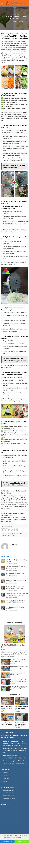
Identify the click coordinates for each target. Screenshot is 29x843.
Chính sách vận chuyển (9, 798)
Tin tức (5, 775)
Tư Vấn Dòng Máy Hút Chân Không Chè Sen (16, 581)
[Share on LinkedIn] (17, 529)
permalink (12, 535)
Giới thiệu (5, 772)
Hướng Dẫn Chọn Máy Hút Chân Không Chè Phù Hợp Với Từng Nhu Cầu (17, 594)
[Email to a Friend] (11, 529)
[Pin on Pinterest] (14, 529)
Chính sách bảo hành (8, 796)
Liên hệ (5, 781)
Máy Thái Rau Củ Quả (18, 33)
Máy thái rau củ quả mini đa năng (14, 308)
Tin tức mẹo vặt (14, 14)
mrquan (21, 21)
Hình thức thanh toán (9, 793)
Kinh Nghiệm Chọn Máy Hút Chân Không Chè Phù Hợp (15, 574)
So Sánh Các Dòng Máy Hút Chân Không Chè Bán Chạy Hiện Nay (15, 587)
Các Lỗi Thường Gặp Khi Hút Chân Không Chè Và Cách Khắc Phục (15, 601)
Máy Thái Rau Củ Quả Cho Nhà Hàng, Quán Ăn (16, 560)
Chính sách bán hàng (8, 790)
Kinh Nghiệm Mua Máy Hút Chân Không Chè (15, 608)
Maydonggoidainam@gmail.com (17, 764)
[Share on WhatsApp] (2, 529)
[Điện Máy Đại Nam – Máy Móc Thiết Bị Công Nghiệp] (16, 3)
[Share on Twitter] (8, 529)
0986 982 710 (12, 758)
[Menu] (2, 3)
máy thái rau (16, 422)
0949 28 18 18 (21, 758)
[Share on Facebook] (5, 529)
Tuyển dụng (6, 778)
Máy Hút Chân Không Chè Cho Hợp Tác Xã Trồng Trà (15, 567)
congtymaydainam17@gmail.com (17, 761)
